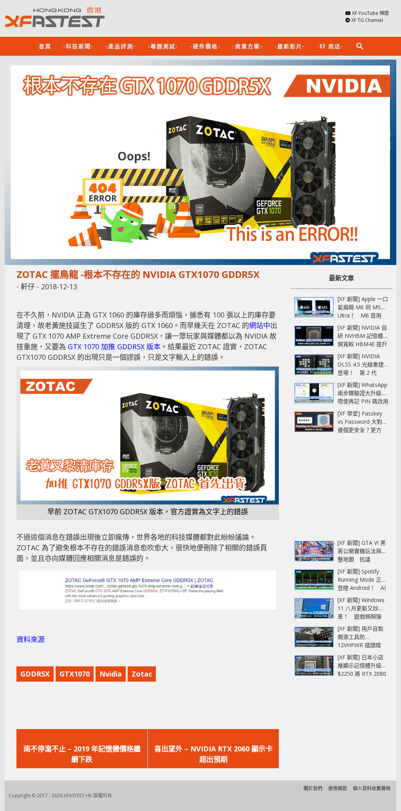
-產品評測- (120, 46)
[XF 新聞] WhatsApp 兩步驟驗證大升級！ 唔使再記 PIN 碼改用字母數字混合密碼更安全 (365, 401)
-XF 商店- (330, 46)
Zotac (142, 674)
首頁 (45, 46)
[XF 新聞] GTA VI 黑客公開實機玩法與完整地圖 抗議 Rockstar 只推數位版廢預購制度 (362, 559)
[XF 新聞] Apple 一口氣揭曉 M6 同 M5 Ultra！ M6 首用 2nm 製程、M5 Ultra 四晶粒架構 (363, 315)
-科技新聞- (78, 46)
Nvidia (110, 674)
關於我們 (312, 788)
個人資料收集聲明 (371, 788)
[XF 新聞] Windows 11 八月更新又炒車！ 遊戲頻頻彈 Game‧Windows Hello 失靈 (361, 616)
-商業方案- (247, 46)
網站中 (259, 325)
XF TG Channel (367, 20)
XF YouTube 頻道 (370, 13)
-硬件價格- (205, 46)
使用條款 (337, 788)
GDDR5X (35, 674)
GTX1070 (75, 674)
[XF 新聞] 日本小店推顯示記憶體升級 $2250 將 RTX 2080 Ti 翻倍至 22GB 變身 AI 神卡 (363, 673)
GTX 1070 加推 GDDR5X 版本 (114, 346)
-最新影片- (290, 46)
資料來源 (30, 639)
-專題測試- (163, 46)
